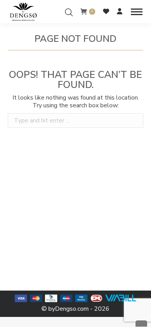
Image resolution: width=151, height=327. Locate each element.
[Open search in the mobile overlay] (69, 11)
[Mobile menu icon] (136, 12)
